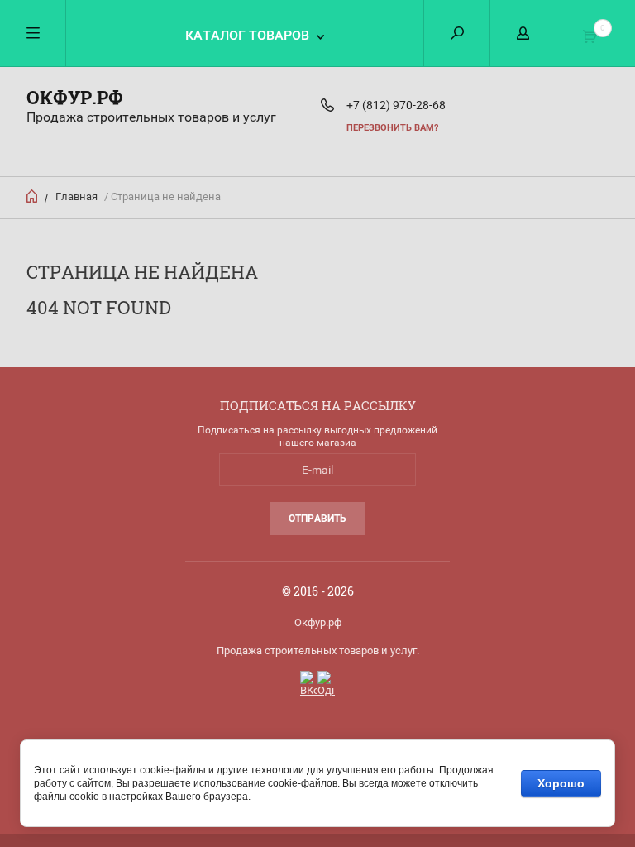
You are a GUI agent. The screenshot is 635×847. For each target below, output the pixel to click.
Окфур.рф (74, 97)
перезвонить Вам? (392, 127)
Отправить (317, 518)
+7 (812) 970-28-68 (396, 105)
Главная (76, 196)
